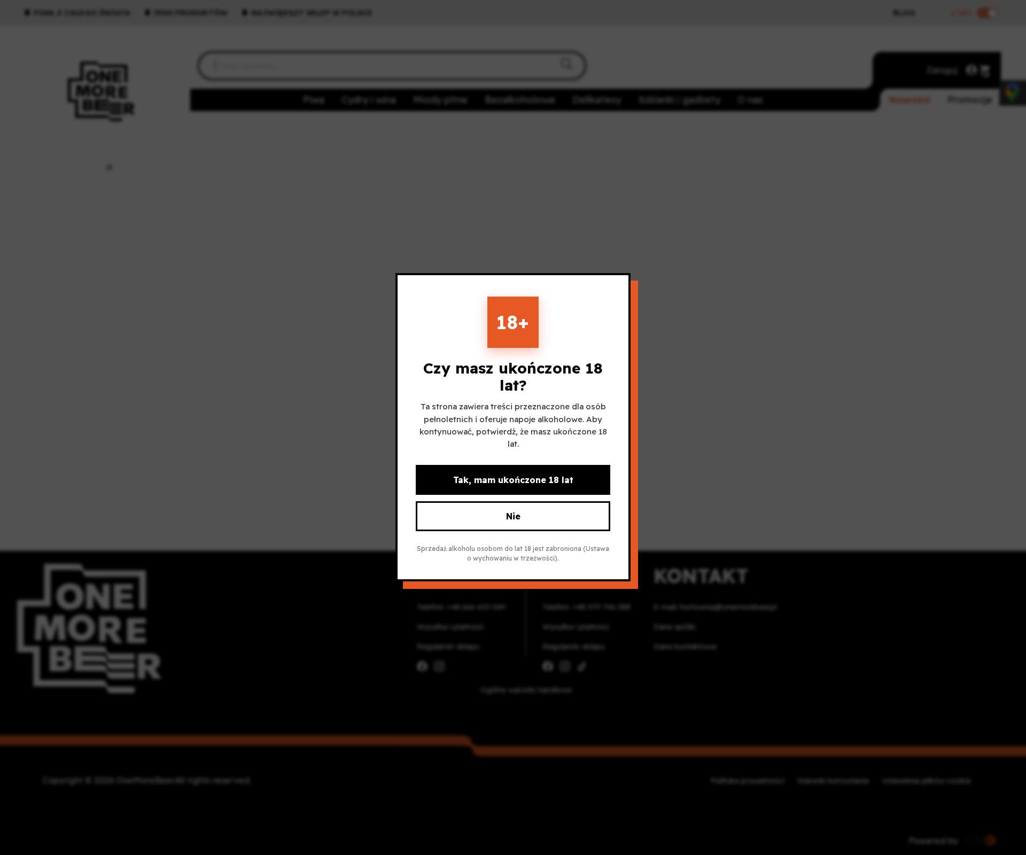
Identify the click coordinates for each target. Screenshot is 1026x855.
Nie (513, 516)
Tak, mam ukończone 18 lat (513, 480)
